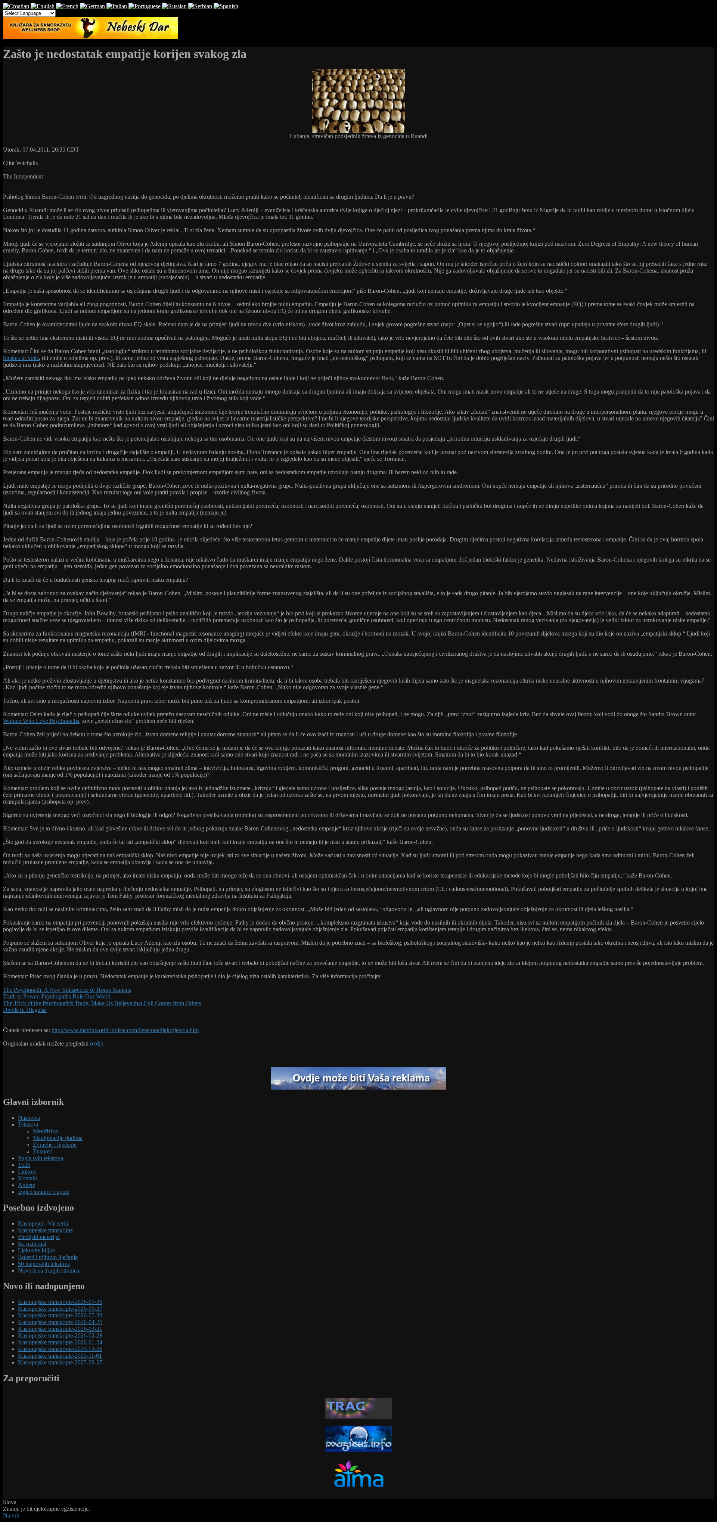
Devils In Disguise (25, 1010)
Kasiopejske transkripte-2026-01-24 (60, 1342)
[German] (92, 6)
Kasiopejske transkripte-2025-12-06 (60, 1349)
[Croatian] (16, 6)
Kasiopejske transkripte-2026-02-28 (60, 1335)
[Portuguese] (144, 6)
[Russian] (174, 6)
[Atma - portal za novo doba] (358, 1490)
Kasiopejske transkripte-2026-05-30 (60, 1315)
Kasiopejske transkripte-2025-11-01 (60, 1355)
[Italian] (116, 6)
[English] (43, 6)
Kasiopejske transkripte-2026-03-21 (60, 1329)
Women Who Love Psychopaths (41, 721)
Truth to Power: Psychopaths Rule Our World (57, 996)
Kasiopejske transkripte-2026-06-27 (60, 1308)
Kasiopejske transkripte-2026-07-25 (60, 1302)
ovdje (96, 1043)
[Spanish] (226, 6)
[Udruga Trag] (358, 1417)
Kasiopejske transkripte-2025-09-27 (60, 1362)
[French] (67, 6)
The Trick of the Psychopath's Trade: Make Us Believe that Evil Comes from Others (102, 1003)
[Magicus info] (358, 1450)
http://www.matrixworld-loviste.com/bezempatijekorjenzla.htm (125, 1030)
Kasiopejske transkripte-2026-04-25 (60, 1322)
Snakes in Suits (21, 358)
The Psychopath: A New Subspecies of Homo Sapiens (67, 990)
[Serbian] (200, 6)
